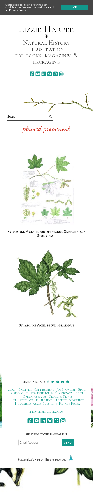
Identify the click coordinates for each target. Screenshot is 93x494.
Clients (79, 393)
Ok (75, 7)
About (11, 389)
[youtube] (38, 74)
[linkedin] (44, 74)
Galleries (25, 389)
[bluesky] (49, 74)
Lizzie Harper (46, 29)
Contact (65, 393)
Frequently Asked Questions (36, 403)
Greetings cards (34, 396)
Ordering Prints (60, 396)
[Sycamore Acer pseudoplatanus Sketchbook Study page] (47, 189)
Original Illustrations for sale (34, 393)
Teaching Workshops (69, 400)
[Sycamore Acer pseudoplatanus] (46, 284)
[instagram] (61, 74)
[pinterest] (55, 74)
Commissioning (44, 389)
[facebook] (32, 74)
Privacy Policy (69, 403)
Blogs (82, 389)
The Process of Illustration (31, 400)
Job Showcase (66, 389)
